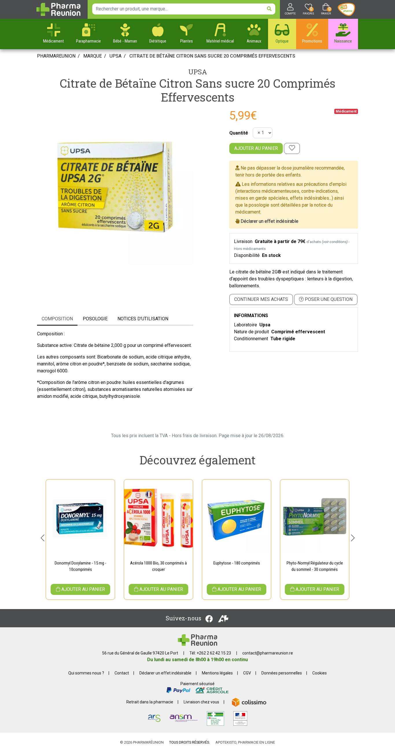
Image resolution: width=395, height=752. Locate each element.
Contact (122, 673)
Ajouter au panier (256, 148)
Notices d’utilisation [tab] (142, 318)
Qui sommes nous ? (86, 673)
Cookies (319, 673)
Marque (92, 56)
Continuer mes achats (261, 299)
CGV (247, 673)
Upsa (197, 71)
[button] (42, 538)
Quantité (238, 133)
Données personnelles (281, 673)
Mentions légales (217, 673)
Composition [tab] (57, 318)
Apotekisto (245, 742)
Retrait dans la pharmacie (149, 702)
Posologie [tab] (95, 318)
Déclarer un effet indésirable (269, 221)
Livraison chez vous (201, 702)
